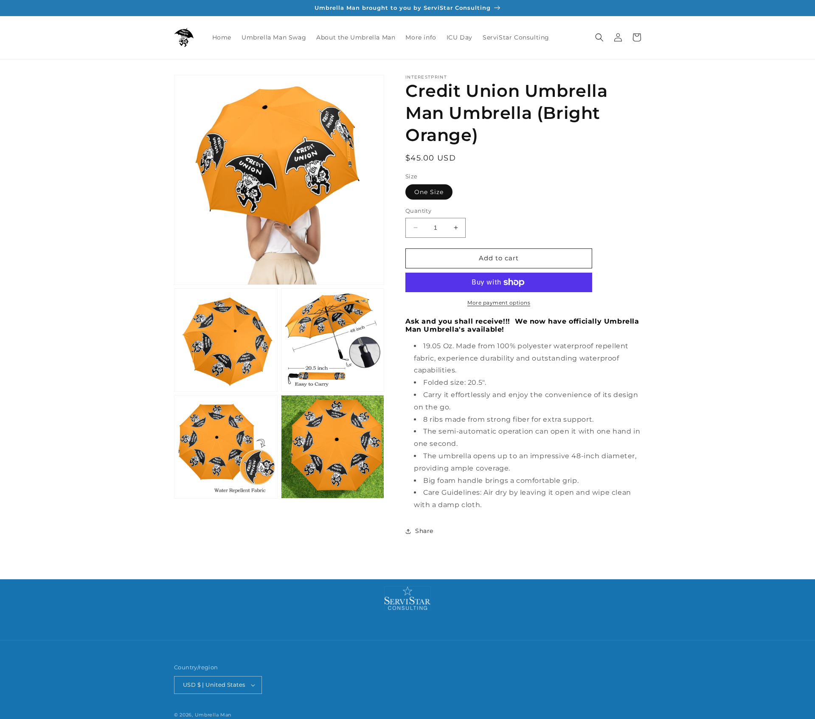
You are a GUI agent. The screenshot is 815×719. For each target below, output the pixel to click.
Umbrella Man (213, 715)
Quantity (418, 210)
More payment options (498, 302)
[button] (599, 37)
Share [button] (424, 531)
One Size (429, 192)
